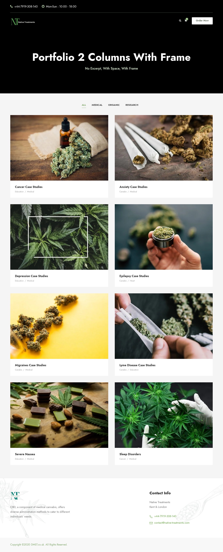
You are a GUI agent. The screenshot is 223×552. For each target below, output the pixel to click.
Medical (97, 105)
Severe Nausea (59, 411)
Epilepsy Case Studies (164, 232)
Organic (114, 105)
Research (132, 105)
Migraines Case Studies (59, 322)
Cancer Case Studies (59, 143)
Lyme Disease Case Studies (163, 322)
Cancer (122, 458)
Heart (132, 280)
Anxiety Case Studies (163, 143)
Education (19, 191)
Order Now (202, 20)
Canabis (123, 191)
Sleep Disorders (164, 411)
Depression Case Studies (59, 232)
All (84, 105)
